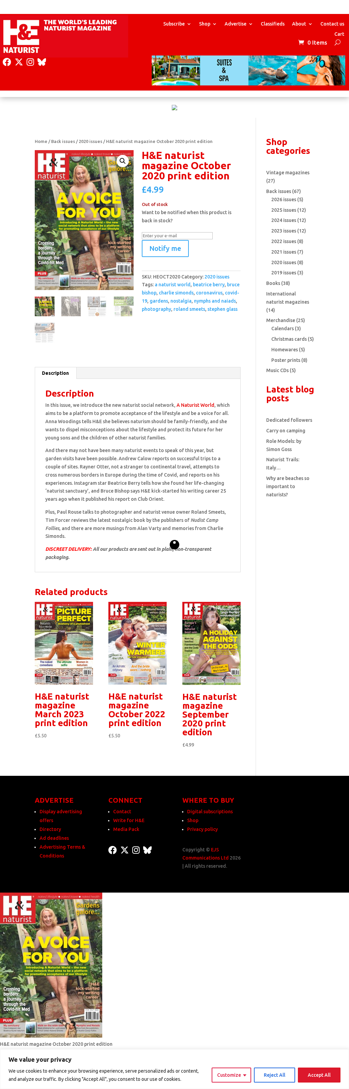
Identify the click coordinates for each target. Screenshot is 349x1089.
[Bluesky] (41, 62)
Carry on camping (285, 430)
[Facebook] (7, 62)
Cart (339, 34)
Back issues (63, 141)
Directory (50, 829)
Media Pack (126, 829)
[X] (19, 62)
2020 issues (90, 141)
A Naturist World (195, 405)
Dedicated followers (289, 420)
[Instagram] (30, 62)
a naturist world (173, 284)
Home (41, 141)
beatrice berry (209, 284)
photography (156, 309)
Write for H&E (129, 820)
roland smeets (189, 309)
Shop (204, 24)
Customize (229, 1075)
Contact (122, 811)
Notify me (165, 248)
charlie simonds (176, 292)
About (299, 24)
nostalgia (181, 301)
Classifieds (273, 24)
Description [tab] (55, 373)
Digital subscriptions (210, 811)
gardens (159, 301)
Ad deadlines (54, 838)
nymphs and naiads (215, 301)
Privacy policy (202, 829)
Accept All (319, 1075)
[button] (123, 161)
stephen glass (223, 309)
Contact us (332, 24)
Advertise (235, 24)
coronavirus (209, 292)
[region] (174, 1069)
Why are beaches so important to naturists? (287, 486)
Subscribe (174, 24)
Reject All (274, 1075)
